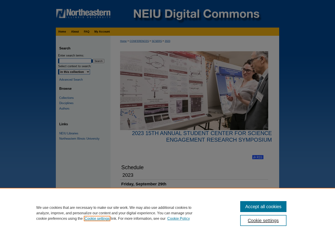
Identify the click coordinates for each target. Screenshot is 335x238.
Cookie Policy (178, 218)
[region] (167, 213)
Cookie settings (97, 218)
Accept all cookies (263, 206)
